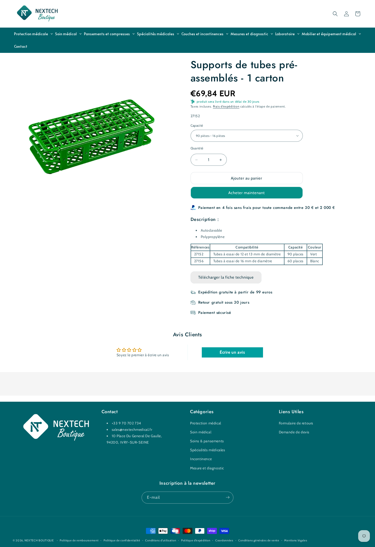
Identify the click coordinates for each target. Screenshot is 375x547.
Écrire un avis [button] (232, 352)
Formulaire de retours (296, 423)
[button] (335, 13)
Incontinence (201, 459)
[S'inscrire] (227, 497)
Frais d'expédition (226, 106)
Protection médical (205, 423)
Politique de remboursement (79, 540)
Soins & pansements (207, 441)
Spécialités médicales (207, 450)
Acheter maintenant (246, 193)
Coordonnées (224, 540)
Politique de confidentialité (122, 540)
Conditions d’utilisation (160, 540)
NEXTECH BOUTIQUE (39, 540)
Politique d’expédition (195, 540)
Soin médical (200, 432)
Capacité (197, 125)
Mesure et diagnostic (207, 468)
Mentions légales (295, 540)
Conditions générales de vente (258, 540)
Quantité (197, 148)
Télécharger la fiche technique (226, 277)
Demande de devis (294, 432)
